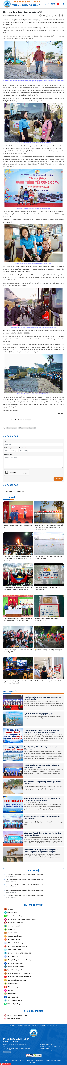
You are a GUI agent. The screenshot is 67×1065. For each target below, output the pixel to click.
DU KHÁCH (42, 1025)
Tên (5, 441)
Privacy (5, 1052)
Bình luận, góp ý (8, 454)
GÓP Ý (47, 1025)
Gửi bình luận (58, 479)
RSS (56, 1025)
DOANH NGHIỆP (34, 1025)
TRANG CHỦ (12, 1025)
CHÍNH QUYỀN (20, 1025)
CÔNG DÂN (27, 1025)
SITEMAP (52, 1025)
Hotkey (9, 1052)
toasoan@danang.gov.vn (48, 1050)
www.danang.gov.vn (41, 1060)
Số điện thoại (8, 447)
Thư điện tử (22, 447)
